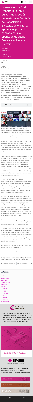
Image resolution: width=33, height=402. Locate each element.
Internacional (5, 301)
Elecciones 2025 (6, 282)
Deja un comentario (22, 259)
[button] (21, 1)
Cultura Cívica (5, 278)
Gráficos (5, 299)
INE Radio (5, 293)
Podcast (5, 295)
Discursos (4, 280)
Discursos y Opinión (6, 56)
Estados (3, 286)
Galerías (5, 297)
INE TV (5, 291)
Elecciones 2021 (10, 259)
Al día (2, 276)
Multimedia (4, 288)
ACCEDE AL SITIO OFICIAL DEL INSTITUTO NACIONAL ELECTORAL (15, 353)
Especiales (4, 284)
